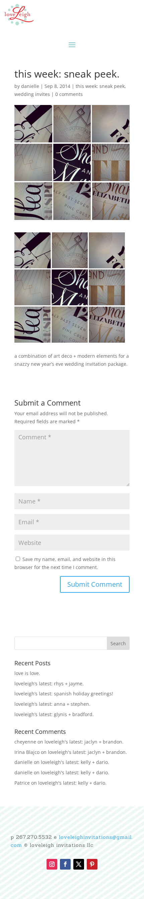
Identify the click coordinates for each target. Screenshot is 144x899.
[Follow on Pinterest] (92, 864)
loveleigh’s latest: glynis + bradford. (54, 714)
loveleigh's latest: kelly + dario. (75, 762)
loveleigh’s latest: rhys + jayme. (49, 683)
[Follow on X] (78, 864)
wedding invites (32, 94)
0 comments (69, 94)
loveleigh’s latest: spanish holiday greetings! (63, 693)
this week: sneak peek (100, 86)
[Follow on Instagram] (52, 864)
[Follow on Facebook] (65, 864)
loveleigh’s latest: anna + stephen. (52, 704)
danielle (30, 86)
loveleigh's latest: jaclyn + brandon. (84, 742)
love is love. (27, 673)
